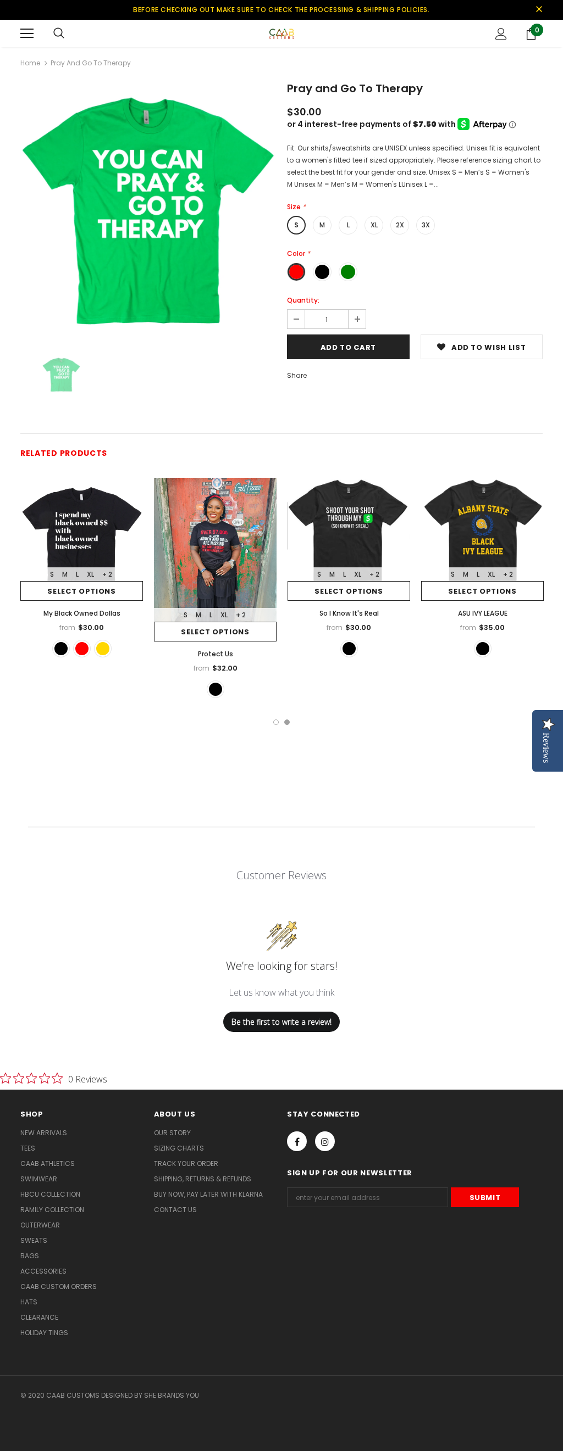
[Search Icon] (58, 33)
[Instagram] (325, 1141)
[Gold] (103, 648)
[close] (538, 9)
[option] (148, 211)
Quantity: (303, 300)
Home (30, 63)
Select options (81, 591)
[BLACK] (215, 689)
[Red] (82, 648)
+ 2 (107, 574)
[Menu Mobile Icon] (27, 33)
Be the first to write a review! (281, 1022)
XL (374, 225)
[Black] (61, 648)
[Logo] (281, 33)
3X (426, 225)
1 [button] (276, 722)
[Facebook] (297, 1141)
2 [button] (287, 722)
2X (400, 225)
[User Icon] (501, 34)
